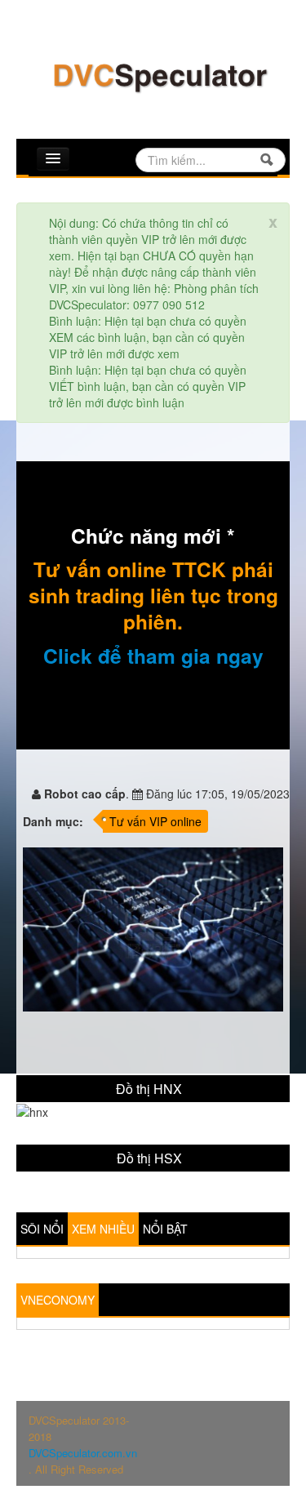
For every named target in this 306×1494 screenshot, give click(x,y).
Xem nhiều (103, 1229)
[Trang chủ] (159, 76)
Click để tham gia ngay (153, 655)
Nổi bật (165, 1229)
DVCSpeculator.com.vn (83, 1453)
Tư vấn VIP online (155, 821)
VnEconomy (57, 1300)
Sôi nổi (42, 1229)
